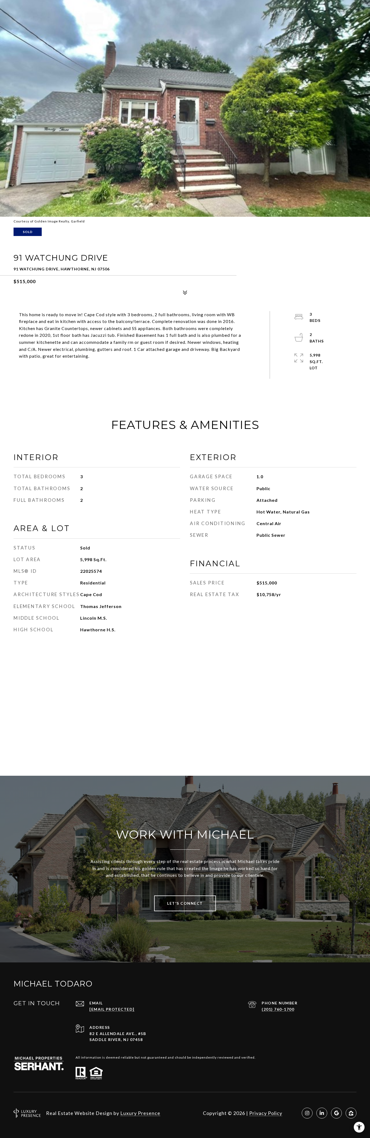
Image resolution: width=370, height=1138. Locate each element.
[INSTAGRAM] (307, 1113)
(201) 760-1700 (278, 1009)
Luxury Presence (140, 1113)
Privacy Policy (265, 1113)
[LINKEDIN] (321, 1113)
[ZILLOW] (351, 1113)
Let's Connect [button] (185, 903)
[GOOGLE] (336, 1113)
